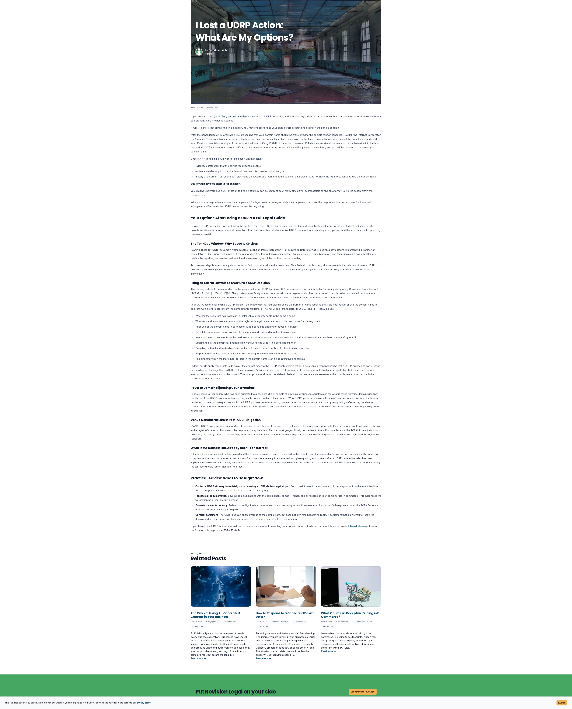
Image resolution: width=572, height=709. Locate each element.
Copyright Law (212, 622)
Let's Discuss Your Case (362, 691)
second (232, 116)
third (244, 116)
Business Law (300, 622)
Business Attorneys (279, 622)
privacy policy (144, 702)
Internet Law (212, 107)
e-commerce (231, 622)
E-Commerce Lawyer (363, 622)
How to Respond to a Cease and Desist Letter (285, 615)
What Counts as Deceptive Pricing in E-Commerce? (351, 615)
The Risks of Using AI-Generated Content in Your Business (215, 615)
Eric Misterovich (218, 50)
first (224, 116)
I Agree (561, 702)
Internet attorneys (358, 526)
